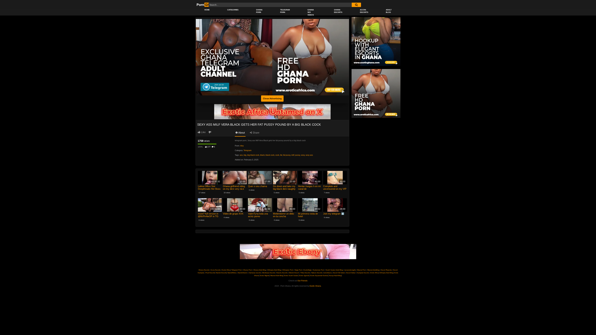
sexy (303, 155)
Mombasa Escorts (268, 273)
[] (356, 5)
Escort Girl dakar (339, 273)
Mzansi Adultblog (373, 270)
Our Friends (302, 281)
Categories (232, 10)
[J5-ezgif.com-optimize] (272, 111)
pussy (297, 155)
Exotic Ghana (315, 286)
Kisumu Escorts (281, 273)
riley (242, 146)
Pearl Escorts (210, 273)
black (262, 155)
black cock (270, 155)
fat (281, 155)
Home (207, 10)
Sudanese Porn (318, 270)
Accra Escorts (364, 11)
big (245, 155)
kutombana (328, 273)
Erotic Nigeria (264, 275)
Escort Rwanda (386, 270)
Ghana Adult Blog (259, 270)
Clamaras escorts (255, 273)
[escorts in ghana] (376, 41)
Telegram (247, 150)
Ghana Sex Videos (310, 12)
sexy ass (309, 155)
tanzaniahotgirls (350, 270)
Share (255, 132)
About (241, 132)
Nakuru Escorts (316, 273)
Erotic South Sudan (291, 275)
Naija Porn (298, 270)
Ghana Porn (259, 11)
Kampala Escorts (363, 273)
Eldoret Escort (293, 273)
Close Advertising (272, 98)
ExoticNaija (308, 270)
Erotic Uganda (304, 275)
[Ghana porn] (310, 57)
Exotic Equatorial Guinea (319, 275)
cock (277, 155)
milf (292, 155)
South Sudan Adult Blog (334, 270)
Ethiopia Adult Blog (274, 270)
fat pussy (286, 155)
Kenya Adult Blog (335, 275)
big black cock (253, 155)
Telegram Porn (285, 11)
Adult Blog (389, 11)
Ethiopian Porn (288, 270)
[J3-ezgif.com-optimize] (298, 251)
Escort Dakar (350, 273)
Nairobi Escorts (221, 273)
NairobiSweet (242, 273)
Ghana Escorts (338, 11)
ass (241, 155)
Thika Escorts (305, 273)
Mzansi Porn (361, 270)
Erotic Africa (374, 273)
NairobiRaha (232, 273)
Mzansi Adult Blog (276, 275)
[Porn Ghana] (206, 4)
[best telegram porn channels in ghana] (234, 57)
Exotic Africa (226, 270)
